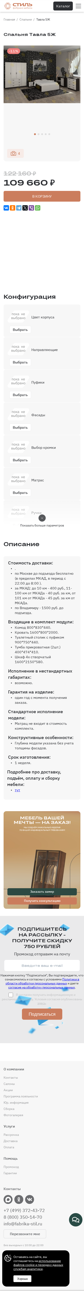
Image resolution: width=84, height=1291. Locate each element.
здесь (41, 1003)
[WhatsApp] (37, 208)
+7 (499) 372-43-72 (24, 1210)
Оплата (9, 1147)
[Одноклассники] (12, 208)
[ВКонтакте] (6, 208)
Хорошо (22, 1279)
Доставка (10, 1141)
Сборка (9, 1109)
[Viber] (31, 208)
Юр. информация (16, 1103)
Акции (8, 1090)
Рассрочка (11, 1135)
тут (17, 790)
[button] (35, 134)
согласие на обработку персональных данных (41, 987)
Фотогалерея (13, 1115)
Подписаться (42, 1014)
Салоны (9, 1084)
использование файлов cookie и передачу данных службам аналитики (38, 1265)
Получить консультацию (42, 901)
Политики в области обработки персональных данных (42, 981)
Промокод (11, 1167)
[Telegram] (19, 208)
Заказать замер (42, 892)
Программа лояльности (21, 1096)
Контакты (11, 1078)
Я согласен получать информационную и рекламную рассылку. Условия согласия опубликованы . (42, 999)
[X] (25, 208)
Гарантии (10, 1173)
